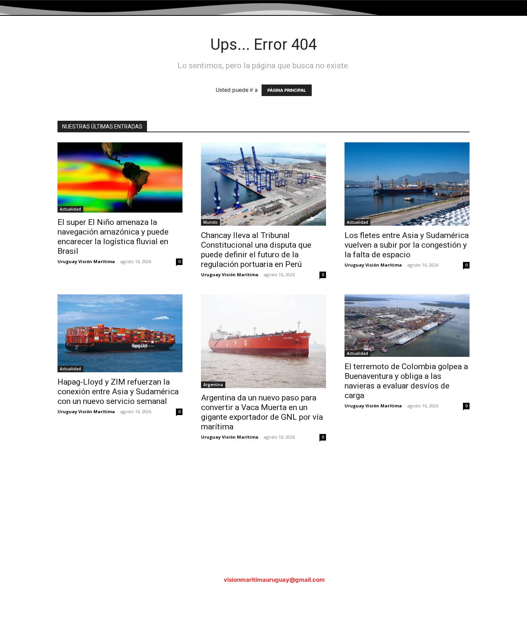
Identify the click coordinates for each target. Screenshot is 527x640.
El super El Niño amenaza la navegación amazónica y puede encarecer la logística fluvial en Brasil (113, 237)
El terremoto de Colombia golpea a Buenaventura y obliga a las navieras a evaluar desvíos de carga (406, 381)
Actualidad (70, 209)
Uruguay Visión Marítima (86, 261)
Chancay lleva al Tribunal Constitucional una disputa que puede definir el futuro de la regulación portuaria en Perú (256, 250)
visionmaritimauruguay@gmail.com (274, 579)
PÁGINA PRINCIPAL (286, 90)
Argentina (213, 384)
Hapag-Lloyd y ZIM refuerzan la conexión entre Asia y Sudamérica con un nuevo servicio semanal (118, 391)
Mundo (210, 222)
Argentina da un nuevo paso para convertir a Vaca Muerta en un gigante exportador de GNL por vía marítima (262, 412)
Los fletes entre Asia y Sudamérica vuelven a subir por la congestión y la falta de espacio (407, 245)
